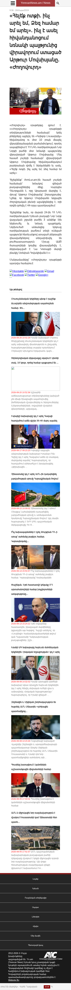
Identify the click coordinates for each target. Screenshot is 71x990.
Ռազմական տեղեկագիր (35, 898)
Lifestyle (35, 917)
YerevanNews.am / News (35, 2)
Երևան (35, 888)
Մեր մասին (35, 936)
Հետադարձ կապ (35, 945)
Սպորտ (35, 907)
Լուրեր (35, 879)
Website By (13, 980)
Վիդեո (35, 926)
